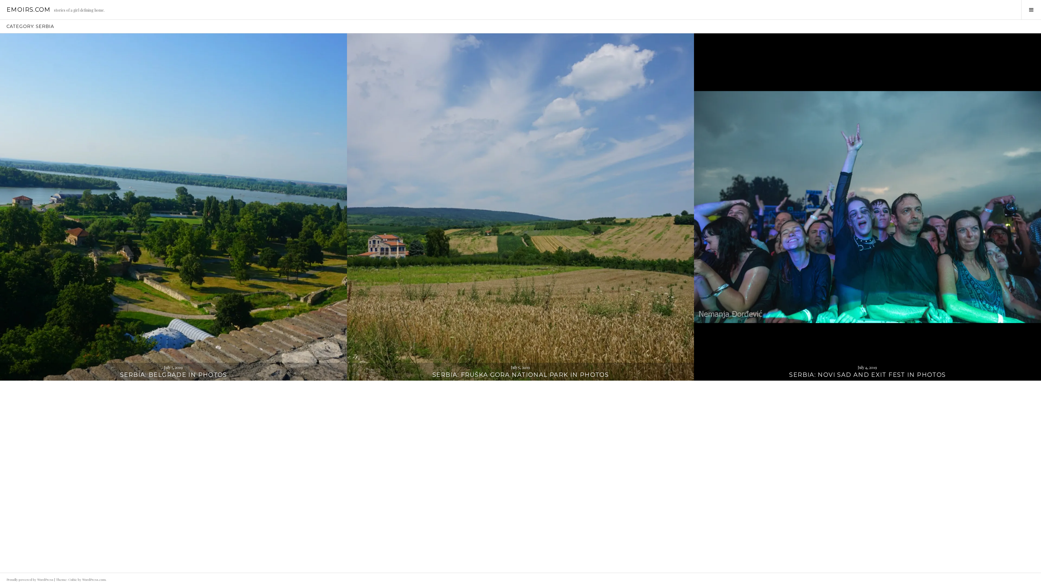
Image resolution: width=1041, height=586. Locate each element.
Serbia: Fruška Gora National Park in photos (520, 374)
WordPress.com (94, 579)
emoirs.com (29, 9)
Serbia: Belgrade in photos (173, 374)
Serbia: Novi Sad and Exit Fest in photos (867, 374)
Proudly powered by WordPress (30, 579)
